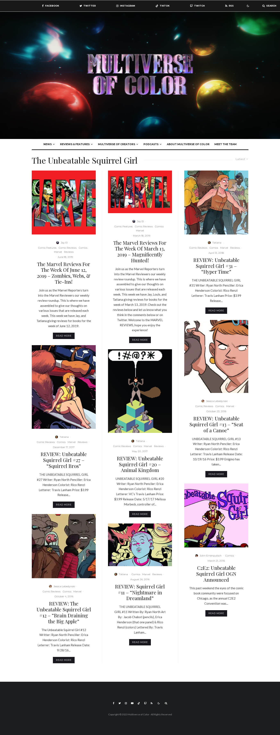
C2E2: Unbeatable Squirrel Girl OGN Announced (216, 574)
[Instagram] (126, 703)
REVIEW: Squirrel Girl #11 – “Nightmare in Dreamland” (140, 592)
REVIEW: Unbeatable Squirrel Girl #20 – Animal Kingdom (140, 464)
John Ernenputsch (211, 555)
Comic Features (47, 247)
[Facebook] (113, 703)
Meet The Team (225, 144)
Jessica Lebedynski (64, 586)
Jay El (64, 242)
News (47, 144)
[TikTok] (138, 703)
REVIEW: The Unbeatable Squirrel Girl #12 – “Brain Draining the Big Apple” (63, 612)
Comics (83, 247)
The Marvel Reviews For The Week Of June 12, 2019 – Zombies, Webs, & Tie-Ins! (63, 273)
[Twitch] (145, 703)
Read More (64, 335)
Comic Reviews (67, 247)
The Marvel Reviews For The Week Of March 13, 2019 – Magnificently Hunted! (139, 251)
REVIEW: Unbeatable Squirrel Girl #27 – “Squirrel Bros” (64, 460)
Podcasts (150, 144)
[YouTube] (132, 703)
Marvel (58, 251)
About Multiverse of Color (188, 144)
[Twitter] (119, 703)
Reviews (69, 251)
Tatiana (64, 436)
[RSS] (152, 703)
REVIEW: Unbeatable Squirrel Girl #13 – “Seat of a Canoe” (216, 424)
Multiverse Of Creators (116, 144)
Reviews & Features (75, 144)
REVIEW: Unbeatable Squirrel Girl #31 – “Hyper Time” (216, 266)
